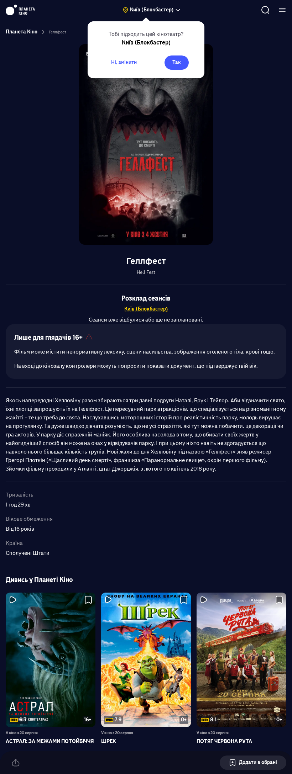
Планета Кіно (21, 32)
